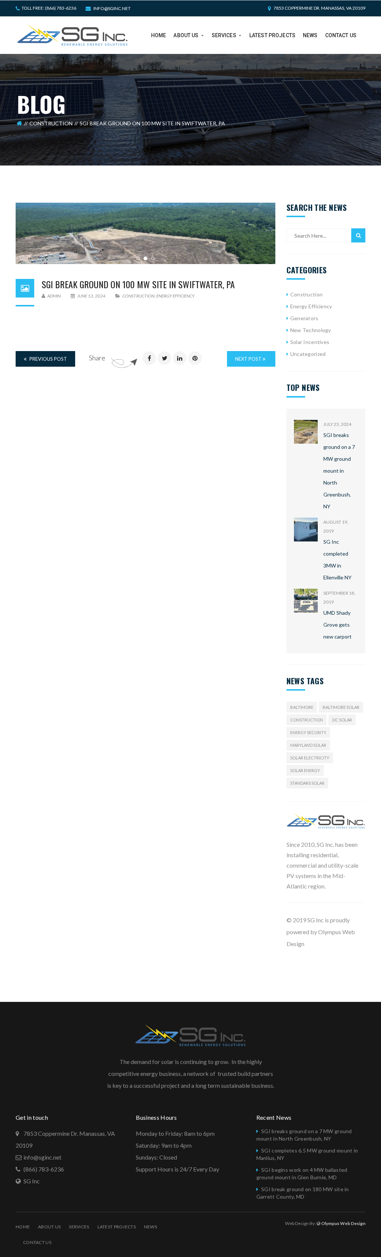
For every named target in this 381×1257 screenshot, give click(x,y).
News (150, 1226)
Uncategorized (308, 354)
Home (23, 1226)
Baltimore (301, 707)
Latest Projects (116, 1226)
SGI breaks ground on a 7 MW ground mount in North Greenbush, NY (339, 470)
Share (97, 358)
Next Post (249, 359)
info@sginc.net (112, 8)
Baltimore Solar (341, 707)
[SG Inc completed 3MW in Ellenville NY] (306, 529)
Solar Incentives (309, 342)
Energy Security (308, 732)
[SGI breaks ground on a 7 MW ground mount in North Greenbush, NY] (306, 432)
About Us (49, 1226)
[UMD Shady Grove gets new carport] (306, 601)
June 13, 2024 (91, 296)
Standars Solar (307, 783)
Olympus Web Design (343, 1223)
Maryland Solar (308, 745)
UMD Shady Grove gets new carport (337, 625)
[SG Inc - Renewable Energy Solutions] (72, 34)
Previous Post (47, 359)
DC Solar (342, 719)
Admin (54, 296)
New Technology (310, 330)
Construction (51, 123)
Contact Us (37, 1242)
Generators (304, 318)
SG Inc (31, 1180)
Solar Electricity (309, 757)
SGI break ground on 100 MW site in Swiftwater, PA (138, 284)
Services (79, 1226)
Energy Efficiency (175, 296)
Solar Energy (305, 770)
